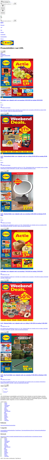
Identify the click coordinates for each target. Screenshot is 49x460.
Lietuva (5, 413)
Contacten (40, 436)
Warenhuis (11, 430)
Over (2, 56)
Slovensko (6, 420)
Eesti (5, 407)
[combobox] (8, 4)
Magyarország (7, 411)
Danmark (6, 406)
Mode (42, 430)
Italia (5, 412)
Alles (2, 53)
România (6, 416)
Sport (40, 430)
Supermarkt (3, 430)
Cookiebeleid (15, 436)
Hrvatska (6, 410)
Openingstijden (12, 425)
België (6, 403)
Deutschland (7, 405)
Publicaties (3, 54)
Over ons (5, 436)
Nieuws (2, 436)
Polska (5, 415)
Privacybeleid (10, 436)
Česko (5, 404)
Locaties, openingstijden (5, 55)
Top (5, 425)
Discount (7, 430)
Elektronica (28, 430)
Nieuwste (2, 425)
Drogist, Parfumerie (35, 430)
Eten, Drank (15, 430)
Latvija (5, 414)
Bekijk (2, 114)
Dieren (6, 431)
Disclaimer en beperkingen (32, 436)
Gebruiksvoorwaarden (22, 436)
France (5, 408)
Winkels (7, 425)
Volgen (5, 114)
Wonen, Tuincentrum (22, 430)
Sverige (5, 419)
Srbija (5, 418)
